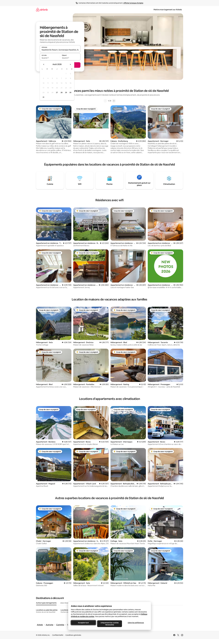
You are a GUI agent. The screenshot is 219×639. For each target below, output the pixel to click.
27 (57, 92)
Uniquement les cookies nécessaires (109, 624)
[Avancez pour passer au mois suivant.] (70, 64)
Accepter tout (83, 623)
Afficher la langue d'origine (133, 3)
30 (70, 92)
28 (61, 92)
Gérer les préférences (136, 623)
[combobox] (60, 49)
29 (66, 92)
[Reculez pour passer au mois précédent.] (43, 64)
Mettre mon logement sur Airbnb (168, 9)
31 (43, 97)
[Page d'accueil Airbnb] (42, 9)
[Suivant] (114, 101)
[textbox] (50, 57)
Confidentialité (57, 635)
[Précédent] (105, 101)
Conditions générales (73, 635)
